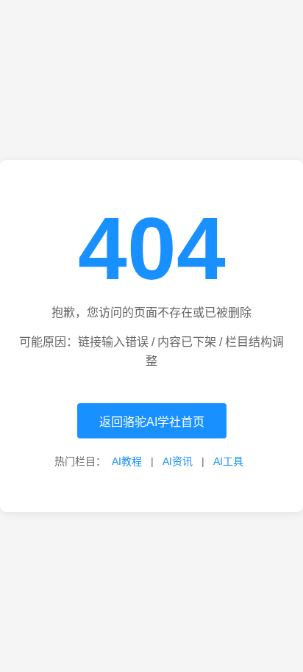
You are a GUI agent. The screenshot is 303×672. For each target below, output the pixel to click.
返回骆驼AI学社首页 (151, 422)
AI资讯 (178, 461)
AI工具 (228, 461)
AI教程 (127, 461)
